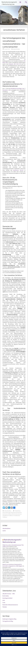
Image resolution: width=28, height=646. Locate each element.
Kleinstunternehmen (16, 514)
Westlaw (5, 607)
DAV (7, 62)
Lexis (4, 602)
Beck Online (6, 596)
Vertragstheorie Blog (8, 621)
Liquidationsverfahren (8, 515)
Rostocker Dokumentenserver (10, 604)
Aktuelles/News (7, 510)
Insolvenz (19, 512)
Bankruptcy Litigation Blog (9, 619)
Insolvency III (14, 512)
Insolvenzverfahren (7, 514)
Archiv (4, 530)
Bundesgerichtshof (7, 598)
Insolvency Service (18, 170)
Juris (4, 600)
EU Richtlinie (17, 510)
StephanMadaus (16, 49)
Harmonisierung (6, 512)
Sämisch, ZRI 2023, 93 (14, 64)
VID (24, 61)
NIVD (4, 62)
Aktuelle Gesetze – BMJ (9, 593)
